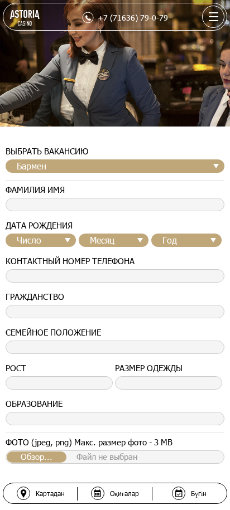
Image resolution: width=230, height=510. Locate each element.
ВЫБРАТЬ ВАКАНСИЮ (47, 151)
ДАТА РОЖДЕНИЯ (39, 225)
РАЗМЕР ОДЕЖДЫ (149, 368)
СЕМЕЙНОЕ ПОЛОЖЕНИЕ (53, 332)
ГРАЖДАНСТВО (35, 297)
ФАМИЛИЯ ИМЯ (35, 189)
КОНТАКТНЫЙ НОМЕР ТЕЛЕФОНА (70, 261)
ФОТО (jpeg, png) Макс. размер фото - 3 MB (89, 442)
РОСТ (16, 368)
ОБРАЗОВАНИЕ (34, 404)
